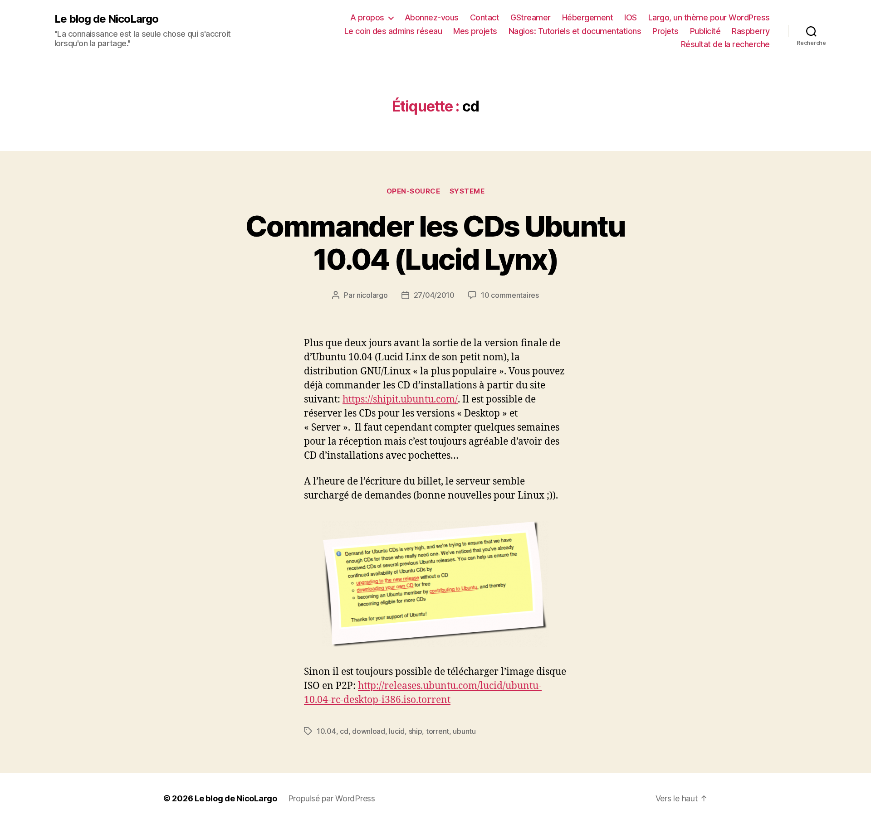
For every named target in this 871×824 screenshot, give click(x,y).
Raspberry (751, 31)
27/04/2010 (434, 295)
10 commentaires (510, 295)
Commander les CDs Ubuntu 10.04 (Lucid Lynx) (435, 242)
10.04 (326, 731)
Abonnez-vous (432, 17)
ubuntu (464, 731)
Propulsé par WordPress (331, 798)
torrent (437, 731)
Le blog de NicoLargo (106, 19)
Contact (484, 17)
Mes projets (475, 31)
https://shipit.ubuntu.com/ (400, 399)
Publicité (705, 31)
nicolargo (372, 295)
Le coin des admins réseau (393, 31)
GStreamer (530, 17)
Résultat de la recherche (725, 44)
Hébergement (587, 17)
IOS (630, 17)
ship (415, 731)
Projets (665, 31)
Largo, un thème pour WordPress (709, 17)
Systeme (467, 191)
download (368, 731)
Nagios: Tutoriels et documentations (575, 31)
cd (344, 731)
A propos (367, 17)
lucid (397, 731)
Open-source (413, 191)
